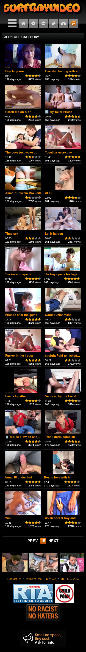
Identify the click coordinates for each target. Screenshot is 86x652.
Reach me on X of (18, 112)
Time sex (11, 233)
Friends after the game (21, 315)
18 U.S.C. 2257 (70, 579)
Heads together (16, 396)
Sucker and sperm (18, 274)
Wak (8, 518)
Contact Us (14, 579)
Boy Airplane (14, 71)
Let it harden (54, 233)
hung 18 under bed (18, 477)
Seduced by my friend (60, 396)
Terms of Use (33, 579)
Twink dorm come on (60, 437)
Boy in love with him (58, 477)
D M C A (51, 579)
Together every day (58, 152)
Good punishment (58, 315)
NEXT (53, 541)
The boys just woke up (21, 152)
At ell (48, 193)
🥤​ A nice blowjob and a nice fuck (29, 437)
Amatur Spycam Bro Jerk (23, 193)
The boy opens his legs (60, 274)
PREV (33, 541)
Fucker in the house (19, 355)
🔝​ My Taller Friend (58, 112)
